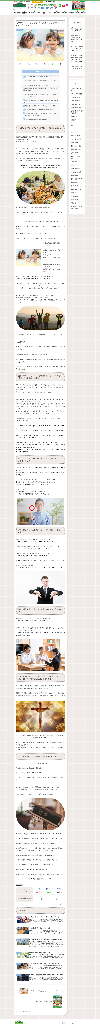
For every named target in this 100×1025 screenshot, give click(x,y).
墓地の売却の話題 (76, 146)
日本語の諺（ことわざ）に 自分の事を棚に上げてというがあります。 (41, 81)
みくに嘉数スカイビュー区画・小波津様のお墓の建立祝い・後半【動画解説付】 (77, 58)
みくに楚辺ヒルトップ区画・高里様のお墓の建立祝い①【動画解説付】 (77, 38)
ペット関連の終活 (76, 139)
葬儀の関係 (74, 193)
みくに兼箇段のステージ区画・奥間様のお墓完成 (77, 68)
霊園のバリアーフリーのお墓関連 (77, 207)
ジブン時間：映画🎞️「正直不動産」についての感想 (77, 48)
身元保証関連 (75, 196)
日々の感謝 (74, 162)
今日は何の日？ (75, 142)
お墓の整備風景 (75, 101)
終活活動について (76, 189)
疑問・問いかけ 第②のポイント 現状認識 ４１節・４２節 (40, 106)
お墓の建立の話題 (76, 97)
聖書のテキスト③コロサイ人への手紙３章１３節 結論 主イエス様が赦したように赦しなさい (40, 114)
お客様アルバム (75, 120)
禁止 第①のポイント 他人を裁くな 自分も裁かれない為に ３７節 (40, 101)
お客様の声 (74, 116)
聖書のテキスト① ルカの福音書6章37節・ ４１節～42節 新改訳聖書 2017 (40, 90)
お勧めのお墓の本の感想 (77, 89)
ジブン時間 (74, 132)
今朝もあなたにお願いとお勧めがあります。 (36, 119)
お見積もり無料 (51, 1)
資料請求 (38, 1)
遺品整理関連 (75, 199)
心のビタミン (20, 885)
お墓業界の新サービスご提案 (77, 112)
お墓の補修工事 (75, 104)
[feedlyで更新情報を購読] (41, 898)
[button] (61, 63)
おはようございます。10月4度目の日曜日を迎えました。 (39, 76)
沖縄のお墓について (77, 175)
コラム (73, 129)
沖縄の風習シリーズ (77, 179)
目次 (39, 71)
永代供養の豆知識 (76, 172)
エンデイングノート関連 (77, 124)
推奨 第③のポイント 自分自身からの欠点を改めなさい (39, 109)
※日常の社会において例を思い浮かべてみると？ (37, 85)
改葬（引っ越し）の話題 (77, 157)
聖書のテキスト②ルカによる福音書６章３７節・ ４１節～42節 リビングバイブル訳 (41, 95)
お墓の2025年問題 (76, 94)
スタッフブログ (75, 136)
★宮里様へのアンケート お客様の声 (77, 29)
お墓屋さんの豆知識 (77, 107)
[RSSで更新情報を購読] (57, 898)
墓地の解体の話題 (76, 149)
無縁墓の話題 (75, 186)
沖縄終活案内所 (75, 182)
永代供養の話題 (75, 168)
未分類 (73, 165)
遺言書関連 (74, 203)
